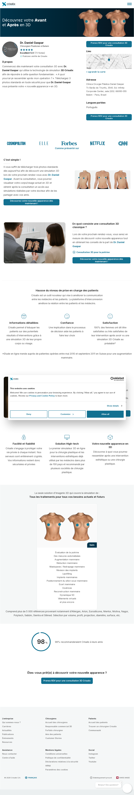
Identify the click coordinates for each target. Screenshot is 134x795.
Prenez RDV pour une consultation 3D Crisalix (109, 44)
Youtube (92, 762)
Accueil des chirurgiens (56, 722)
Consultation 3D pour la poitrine (93, 252)
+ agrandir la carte (95, 71)
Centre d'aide (8, 758)
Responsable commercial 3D (58, 726)
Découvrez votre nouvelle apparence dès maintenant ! (31, 202)
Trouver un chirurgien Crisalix (103, 726)
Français (32, 778)
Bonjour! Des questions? (108, 785)
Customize (65, 414)
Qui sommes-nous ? (11, 722)
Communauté (95, 730)
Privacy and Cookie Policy (42, 395)
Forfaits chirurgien (54, 730)
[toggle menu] (129, 4)
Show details (113, 406)
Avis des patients (53, 734)
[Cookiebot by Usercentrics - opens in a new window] (112, 379)
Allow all (105, 414)
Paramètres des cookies (56, 769)
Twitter (92, 758)
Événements (7, 738)
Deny (28, 414)
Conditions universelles (56, 754)
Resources (7, 742)
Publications (8, 734)
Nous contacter (9, 754)
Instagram (93, 754)
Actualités (7, 730)
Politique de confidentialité (58, 758)
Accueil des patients (98, 722)
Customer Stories (53, 738)
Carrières (6, 726)
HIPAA (48, 766)
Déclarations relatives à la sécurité (61, 762)
